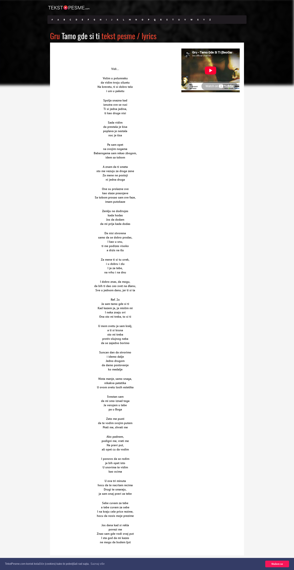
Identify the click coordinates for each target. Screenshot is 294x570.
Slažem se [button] (277, 564)
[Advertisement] (81, 51)
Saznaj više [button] (98, 563)
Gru (55, 35)
